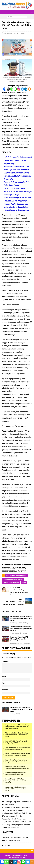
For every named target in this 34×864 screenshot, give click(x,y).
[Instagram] (18, 89)
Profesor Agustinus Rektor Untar (13, 579)
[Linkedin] (25, 89)
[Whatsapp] (11, 89)
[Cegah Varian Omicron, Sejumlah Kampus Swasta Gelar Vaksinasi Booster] (5, 620)
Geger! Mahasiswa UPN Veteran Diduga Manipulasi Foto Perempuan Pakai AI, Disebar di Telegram (17, 726)
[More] (29, 89)
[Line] (15, 89)
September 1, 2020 (10, 33)
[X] (8, 89)
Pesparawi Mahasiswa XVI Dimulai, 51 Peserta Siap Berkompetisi (19, 639)
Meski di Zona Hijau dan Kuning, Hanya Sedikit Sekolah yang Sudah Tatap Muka (17, 176)
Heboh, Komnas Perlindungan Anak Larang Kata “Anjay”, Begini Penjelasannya (18, 160)
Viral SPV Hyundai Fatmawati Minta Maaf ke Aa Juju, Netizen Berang (17, 748)
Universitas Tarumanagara (11, 582)
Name (4, 676)
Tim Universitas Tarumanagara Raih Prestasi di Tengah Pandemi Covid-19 (21, 629)
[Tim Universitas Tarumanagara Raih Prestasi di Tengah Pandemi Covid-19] (5, 630)
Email (4, 683)
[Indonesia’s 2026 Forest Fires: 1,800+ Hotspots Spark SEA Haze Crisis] (5, 711)
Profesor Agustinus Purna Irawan (16, 575)
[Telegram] (22, 89)
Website (5, 690)
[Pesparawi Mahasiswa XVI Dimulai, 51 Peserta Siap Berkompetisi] (5, 640)
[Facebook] (4, 89)
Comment (5, 662)
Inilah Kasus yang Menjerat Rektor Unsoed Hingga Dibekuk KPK (15, 773)
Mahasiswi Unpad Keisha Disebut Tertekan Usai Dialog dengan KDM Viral (17, 767)
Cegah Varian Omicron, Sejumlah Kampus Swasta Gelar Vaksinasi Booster (21, 618)
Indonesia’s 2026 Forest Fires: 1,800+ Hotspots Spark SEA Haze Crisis (21, 709)
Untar (24, 582)
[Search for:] (17, 17)
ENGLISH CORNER (11, 702)
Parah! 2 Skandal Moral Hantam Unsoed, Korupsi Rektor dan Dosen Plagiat (17, 754)
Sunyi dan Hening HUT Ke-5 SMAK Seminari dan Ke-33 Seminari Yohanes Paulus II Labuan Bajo (17, 201)
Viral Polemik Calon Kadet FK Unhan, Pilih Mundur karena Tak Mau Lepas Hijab (16, 734)
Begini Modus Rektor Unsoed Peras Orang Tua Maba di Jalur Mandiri (16, 761)
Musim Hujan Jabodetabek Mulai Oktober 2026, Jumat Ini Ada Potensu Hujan (16, 789)
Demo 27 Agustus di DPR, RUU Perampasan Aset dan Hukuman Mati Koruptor (16, 780)
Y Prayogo (22, 33)
